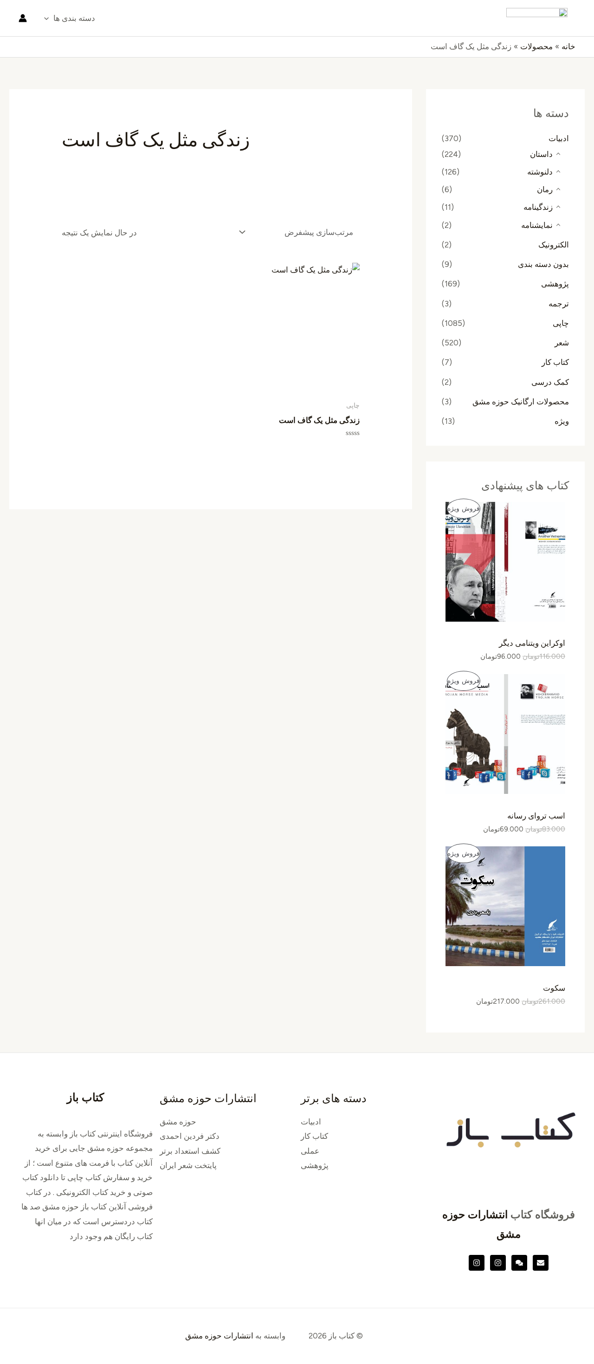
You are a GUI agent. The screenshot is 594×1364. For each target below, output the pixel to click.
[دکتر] (541, 1263)
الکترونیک (553, 244)
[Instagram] (498, 1263)
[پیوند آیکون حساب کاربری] (23, 18)
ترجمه (559, 303)
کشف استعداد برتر (190, 1151)
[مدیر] (519, 1263)
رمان (545, 189)
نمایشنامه (537, 225)
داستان (541, 154)
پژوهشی (555, 283)
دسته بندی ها (74, 18)
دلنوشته (540, 171)
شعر (562, 342)
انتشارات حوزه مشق (219, 1335)
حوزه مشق (178, 1121)
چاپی (561, 323)
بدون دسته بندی (543, 264)
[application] (48, 18)
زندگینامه (538, 207)
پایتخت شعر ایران (188, 1165)
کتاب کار (555, 362)
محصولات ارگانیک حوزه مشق (520, 401)
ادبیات (559, 138)
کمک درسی (550, 382)
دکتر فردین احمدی (190, 1136)
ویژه (562, 421)
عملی (310, 1151)
